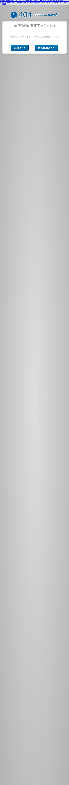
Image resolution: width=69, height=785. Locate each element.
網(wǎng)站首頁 (46, 48)
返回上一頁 (20, 48)
